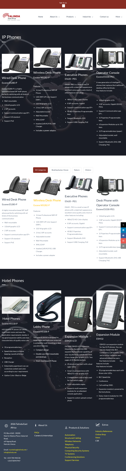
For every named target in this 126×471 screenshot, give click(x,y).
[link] (110, 49)
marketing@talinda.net (17, 450)
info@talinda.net (10, 452)
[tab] (40, 170)
